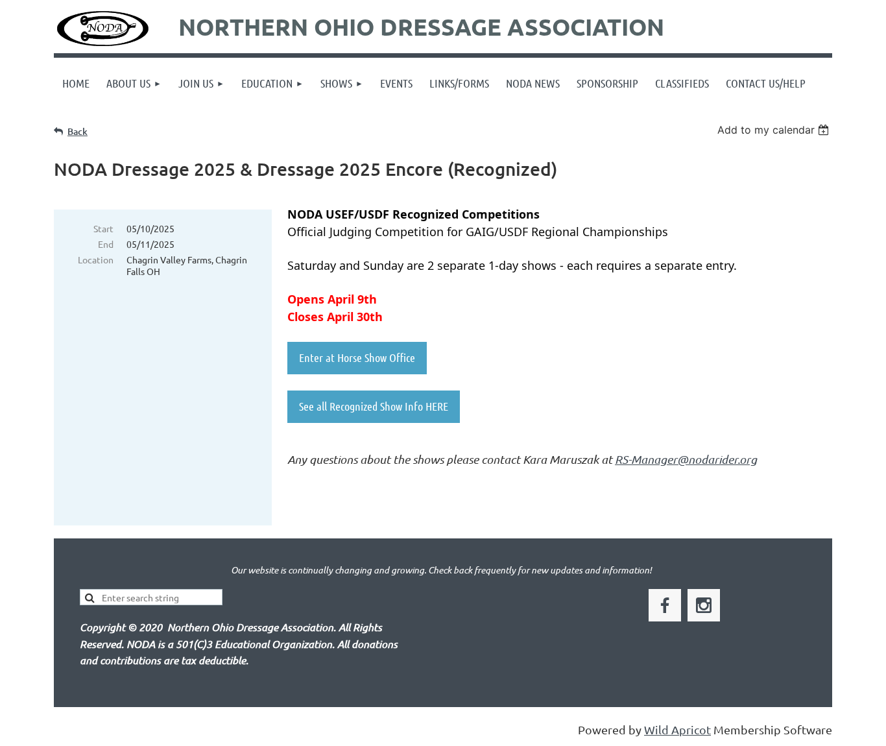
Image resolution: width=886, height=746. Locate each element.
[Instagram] (704, 605)
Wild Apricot (677, 729)
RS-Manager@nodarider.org (686, 459)
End (106, 244)
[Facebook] (665, 605)
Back (77, 131)
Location (96, 259)
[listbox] (774, 130)
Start (103, 228)
